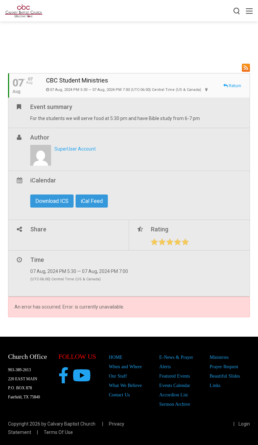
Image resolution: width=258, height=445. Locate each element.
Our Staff (118, 376)
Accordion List (173, 394)
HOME (116, 357)
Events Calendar (174, 385)
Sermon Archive (174, 404)
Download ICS (52, 201)
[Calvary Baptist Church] (23, 10)
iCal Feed (92, 201)
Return (234, 85)
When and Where (125, 366)
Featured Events (174, 376)
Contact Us (119, 394)
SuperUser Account (75, 149)
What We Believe (125, 385)
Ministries (219, 357)
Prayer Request (224, 366)
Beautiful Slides (225, 376)
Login (244, 424)
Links (215, 385)
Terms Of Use (58, 432)
